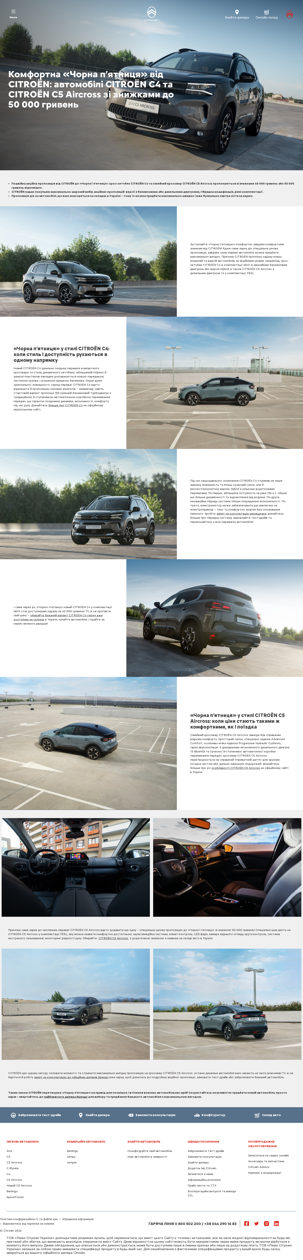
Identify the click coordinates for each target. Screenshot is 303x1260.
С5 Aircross (14, 1180)
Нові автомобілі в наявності (147, 1156)
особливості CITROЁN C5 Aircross (235, 768)
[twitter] (256, 1223)
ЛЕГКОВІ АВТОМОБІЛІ (23, 1141)
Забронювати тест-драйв (206, 1151)
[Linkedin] (276, 1223)
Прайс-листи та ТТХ (202, 1185)
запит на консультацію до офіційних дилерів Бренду (71, 1077)
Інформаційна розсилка (204, 1180)
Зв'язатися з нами (200, 1174)
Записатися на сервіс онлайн (268, 1155)
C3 (8, 1156)
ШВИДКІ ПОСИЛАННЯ (203, 1141)
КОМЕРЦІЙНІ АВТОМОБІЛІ (86, 1141)
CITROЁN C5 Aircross (114, 938)
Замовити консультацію (205, 1156)
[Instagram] (266, 1223)
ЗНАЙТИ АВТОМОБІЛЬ (143, 1141)
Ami (9, 1151)
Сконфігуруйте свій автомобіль (149, 1151)
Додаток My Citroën (202, 1168)
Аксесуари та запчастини (266, 1161)
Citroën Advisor (259, 1167)
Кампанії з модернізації (264, 1173)
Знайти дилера (198, 1162)
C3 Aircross (14, 1162)
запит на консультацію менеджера (241, 513)
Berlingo (12, 1191)
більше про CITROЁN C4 (65, 405)
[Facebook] (246, 1223)
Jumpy (71, 1156)
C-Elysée (13, 1168)
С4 (8, 1174)
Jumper (72, 1162)
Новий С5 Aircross (19, 1185)
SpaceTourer (15, 1197)
